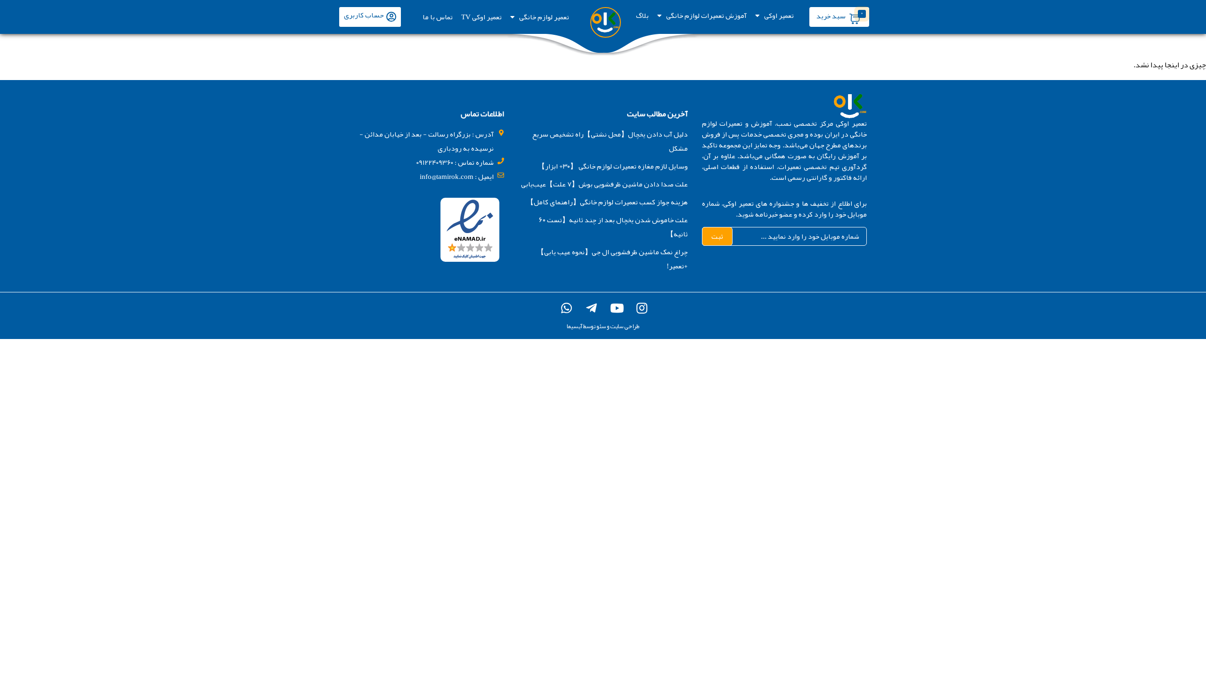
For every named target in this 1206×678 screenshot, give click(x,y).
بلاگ (642, 15)
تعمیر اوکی (779, 15)
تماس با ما (438, 17)
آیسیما (574, 326)
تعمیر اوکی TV (481, 17)
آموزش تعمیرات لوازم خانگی (706, 15)
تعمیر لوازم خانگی (544, 17)
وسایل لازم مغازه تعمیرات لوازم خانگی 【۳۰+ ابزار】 (613, 166)
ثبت (717, 236)
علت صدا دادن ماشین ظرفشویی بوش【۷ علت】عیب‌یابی (604, 184)
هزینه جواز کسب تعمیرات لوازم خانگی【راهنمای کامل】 (607, 202)
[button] (370, 17)
